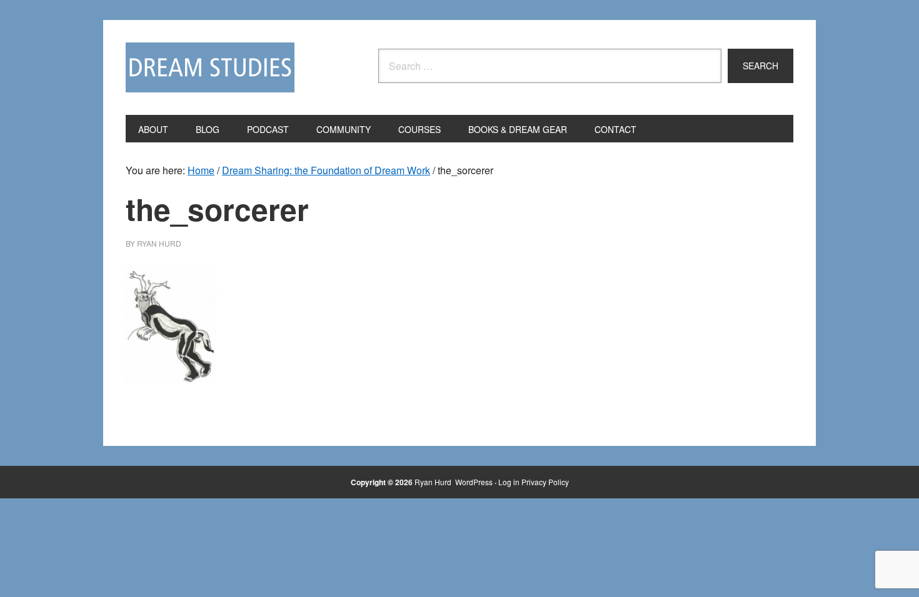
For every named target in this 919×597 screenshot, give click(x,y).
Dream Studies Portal (210, 67)
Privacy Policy (545, 481)
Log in (509, 481)
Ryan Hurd (433, 481)
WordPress (474, 481)
